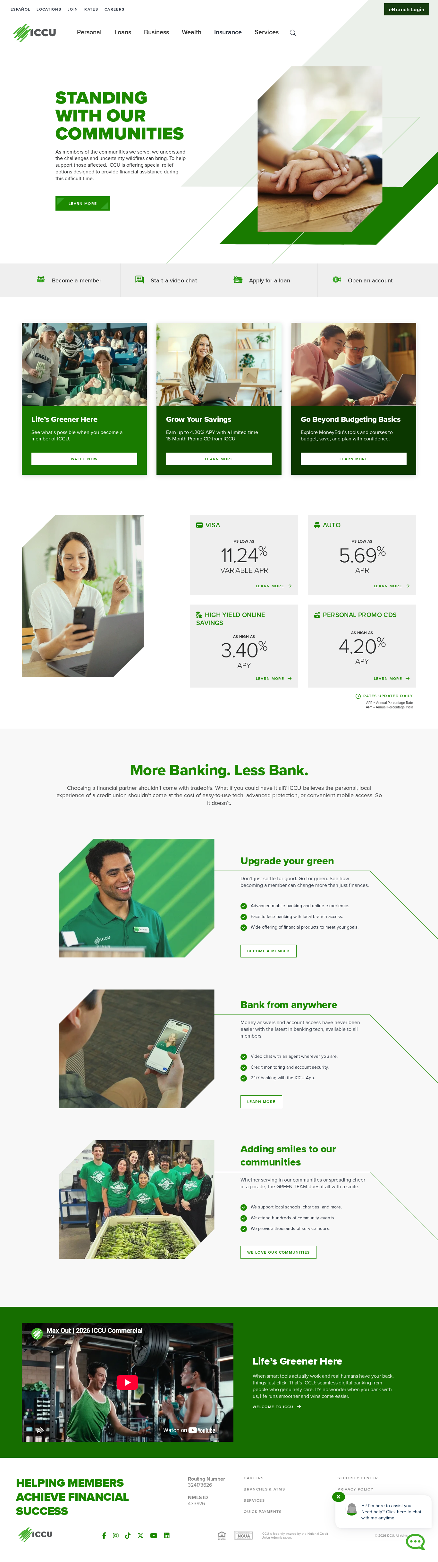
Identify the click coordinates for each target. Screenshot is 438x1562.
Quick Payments (263, 1512)
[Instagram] (116, 1536)
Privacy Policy (355, 1489)
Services (254, 1500)
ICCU (34, 33)
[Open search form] (293, 33)
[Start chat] (416, 1542)
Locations (49, 9)
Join (73, 9)
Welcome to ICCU (273, 1406)
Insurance (228, 32)
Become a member (268, 951)
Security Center (358, 1478)
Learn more (261, 1102)
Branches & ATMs (264, 1489)
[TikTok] (128, 1536)
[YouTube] (154, 1536)
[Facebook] (104, 1536)
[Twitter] (140, 1536)
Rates (91, 9)
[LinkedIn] (167, 1536)
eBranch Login (406, 9)
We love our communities (278, 1252)
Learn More (83, 203)
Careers (114, 9)
